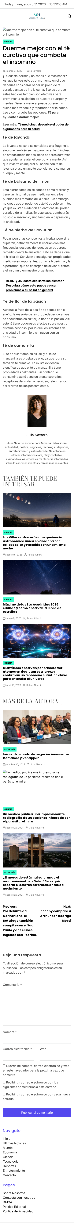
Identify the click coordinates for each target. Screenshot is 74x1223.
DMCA (7, 1202)
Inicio (6, 1138)
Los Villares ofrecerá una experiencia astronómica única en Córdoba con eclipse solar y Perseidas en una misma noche (34, 543)
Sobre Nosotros (14, 1193)
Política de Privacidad (18, 1211)
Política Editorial (14, 1207)
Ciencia (8, 41)
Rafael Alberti (35, 554)
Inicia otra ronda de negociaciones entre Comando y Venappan (36, 756)
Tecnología (11, 1161)
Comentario (12, 984)
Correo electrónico (17, 1049)
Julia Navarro (34, 70)
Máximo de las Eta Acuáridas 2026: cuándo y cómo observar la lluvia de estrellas (32, 608)
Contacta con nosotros (19, 1197)
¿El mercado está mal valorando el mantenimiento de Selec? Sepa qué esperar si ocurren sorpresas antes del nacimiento (33, 883)
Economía (9, 749)
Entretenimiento (14, 1170)
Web (43, 1049)
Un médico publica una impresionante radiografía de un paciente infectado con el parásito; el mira (37, 818)
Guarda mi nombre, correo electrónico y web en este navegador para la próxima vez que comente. (36, 1070)
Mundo (8, 1148)
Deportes (9, 1166)
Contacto (9, 1175)
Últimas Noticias (14, 1143)
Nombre (10, 1032)
